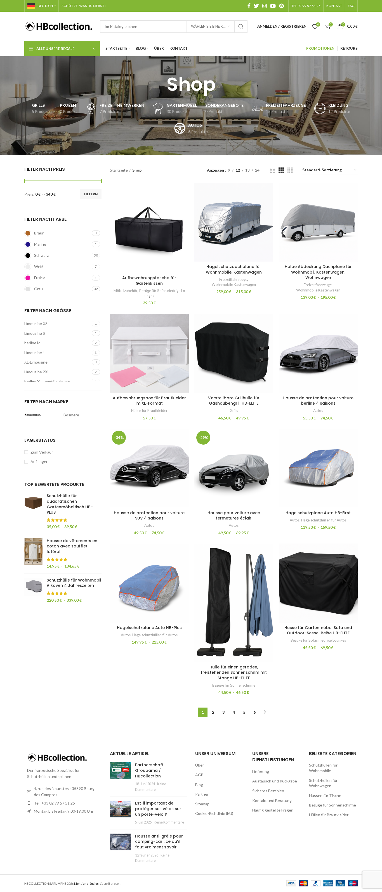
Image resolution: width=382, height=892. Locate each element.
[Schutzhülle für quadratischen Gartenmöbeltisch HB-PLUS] (33, 511)
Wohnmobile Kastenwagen (234, 284)
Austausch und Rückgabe (274, 781)
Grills (234, 410)
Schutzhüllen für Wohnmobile (323, 768)
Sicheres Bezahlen (268, 790)
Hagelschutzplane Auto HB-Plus (149, 627)
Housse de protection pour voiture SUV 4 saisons (149, 515)
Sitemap (202, 803)
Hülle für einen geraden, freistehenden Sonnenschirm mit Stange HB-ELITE (234, 672)
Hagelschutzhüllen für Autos (323, 520)
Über (199, 765)
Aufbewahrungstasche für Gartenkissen (149, 280)
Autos (318, 410)
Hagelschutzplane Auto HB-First (318, 513)
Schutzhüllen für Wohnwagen (323, 783)
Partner (202, 794)
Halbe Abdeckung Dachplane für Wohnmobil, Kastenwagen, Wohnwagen (318, 272)
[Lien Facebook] (249, 6)
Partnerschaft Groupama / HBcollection (149, 770)
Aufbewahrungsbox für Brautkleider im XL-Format (149, 400)
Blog (199, 784)
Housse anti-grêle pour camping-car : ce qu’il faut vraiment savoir (159, 841)
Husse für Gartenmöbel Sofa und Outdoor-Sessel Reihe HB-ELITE (318, 630)
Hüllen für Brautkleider (149, 410)
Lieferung (260, 771)
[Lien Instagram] (264, 6)
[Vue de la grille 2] (272, 170)
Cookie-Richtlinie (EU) (214, 813)
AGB (199, 774)
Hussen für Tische (325, 795)
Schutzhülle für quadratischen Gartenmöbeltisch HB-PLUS (70, 504)
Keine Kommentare (169, 822)
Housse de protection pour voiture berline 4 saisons (318, 400)
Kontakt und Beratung (272, 800)
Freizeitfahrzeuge (233, 279)
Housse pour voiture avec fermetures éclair (233, 515)
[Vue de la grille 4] (290, 170)
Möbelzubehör (126, 290)
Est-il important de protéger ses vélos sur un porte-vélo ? (158, 808)
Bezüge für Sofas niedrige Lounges (318, 640)
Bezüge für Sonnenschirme (233, 685)
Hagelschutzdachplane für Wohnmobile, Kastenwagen (234, 269)
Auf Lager (39, 461)
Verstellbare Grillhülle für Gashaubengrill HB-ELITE (234, 400)
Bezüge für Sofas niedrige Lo (162, 290)
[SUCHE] (241, 26)
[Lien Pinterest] (281, 6)
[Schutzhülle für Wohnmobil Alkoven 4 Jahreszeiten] (33, 590)
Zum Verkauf (41, 452)
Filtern (91, 194)
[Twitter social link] (256, 6)
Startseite (119, 170)
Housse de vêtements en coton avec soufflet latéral (72, 546)
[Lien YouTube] (272, 6)
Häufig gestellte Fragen (272, 810)
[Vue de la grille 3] (281, 170)
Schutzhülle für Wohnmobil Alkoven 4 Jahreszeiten (74, 583)
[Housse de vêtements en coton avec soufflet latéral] (33, 553)
